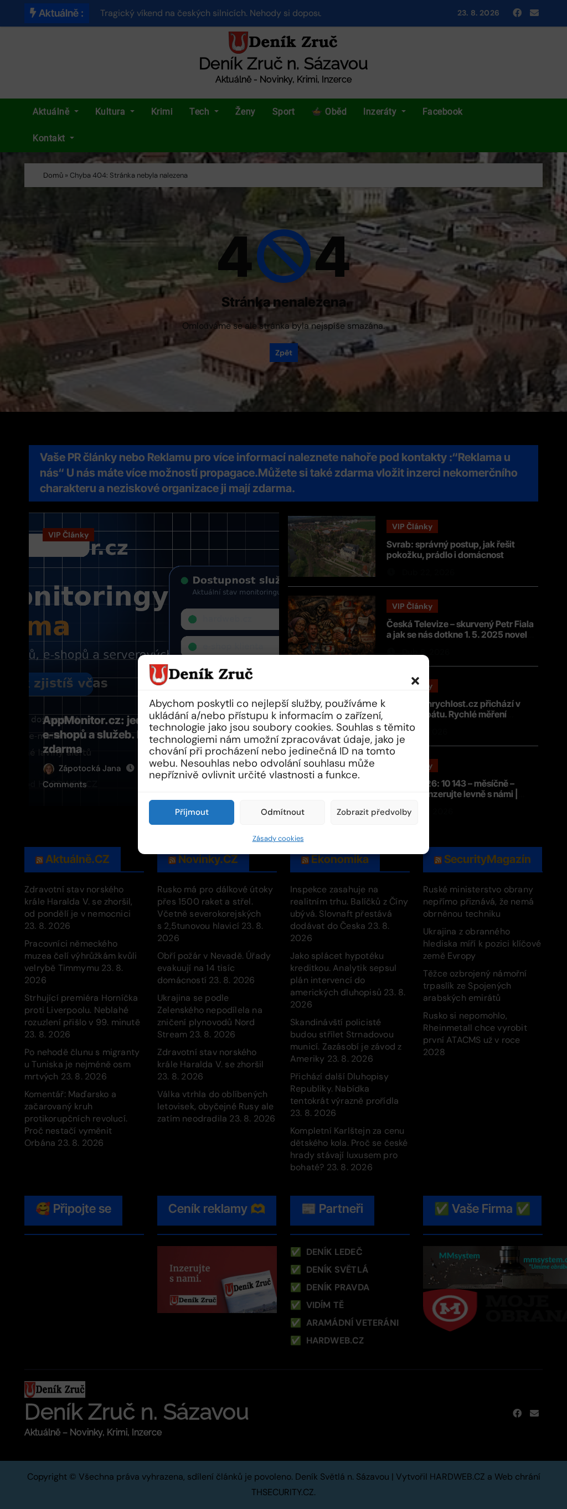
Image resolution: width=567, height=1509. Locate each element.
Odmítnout (283, 812)
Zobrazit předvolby (374, 812)
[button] (409, 674)
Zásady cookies (278, 838)
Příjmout (192, 812)
